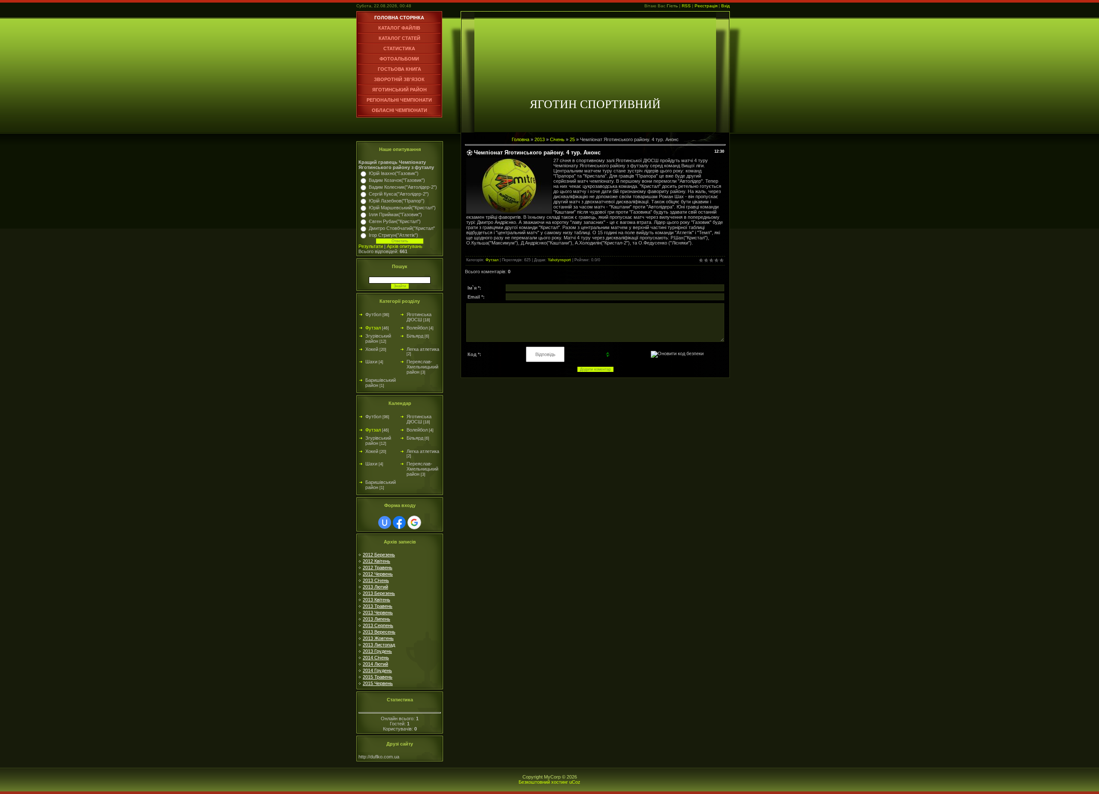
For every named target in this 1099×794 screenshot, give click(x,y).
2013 (539, 139)
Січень (557, 139)
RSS (686, 5)
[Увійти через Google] (414, 522)
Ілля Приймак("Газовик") (395, 214)
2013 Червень (378, 612)
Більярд (415, 335)
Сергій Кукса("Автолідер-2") (399, 193)
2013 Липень (376, 619)
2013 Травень (377, 606)
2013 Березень (379, 593)
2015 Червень (378, 683)
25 (572, 139)
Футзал (373, 327)
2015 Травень (377, 676)
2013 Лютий (375, 586)
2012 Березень (379, 554)
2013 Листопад (379, 644)
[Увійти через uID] (384, 522)
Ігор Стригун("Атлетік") (393, 235)
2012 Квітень (376, 561)
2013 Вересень (379, 631)
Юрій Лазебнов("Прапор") (397, 200)
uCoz (574, 782)
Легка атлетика (423, 349)
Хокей (371, 349)
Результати (370, 246)
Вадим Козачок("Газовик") (397, 180)
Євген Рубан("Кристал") (395, 221)
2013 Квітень (376, 599)
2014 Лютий (375, 664)
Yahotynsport (559, 260)
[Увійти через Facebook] (399, 522)
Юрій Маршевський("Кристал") (402, 207)
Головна (520, 139)
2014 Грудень (377, 670)
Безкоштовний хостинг (543, 782)
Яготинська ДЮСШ (419, 317)
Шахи (371, 361)
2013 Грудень (377, 651)
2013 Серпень (378, 625)
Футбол (373, 314)
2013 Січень (376, 580)
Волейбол (417, 327)
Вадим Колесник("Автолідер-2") (403, 187)
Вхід (725, 5)
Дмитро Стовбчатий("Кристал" (402, 228)
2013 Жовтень (378, 638)
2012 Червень (378, 574)
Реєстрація (706, 5)
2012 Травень (377, 567)
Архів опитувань (404, 246)
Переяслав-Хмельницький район (422, 366)
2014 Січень (376, 657)
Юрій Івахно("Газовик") (394, 173)
